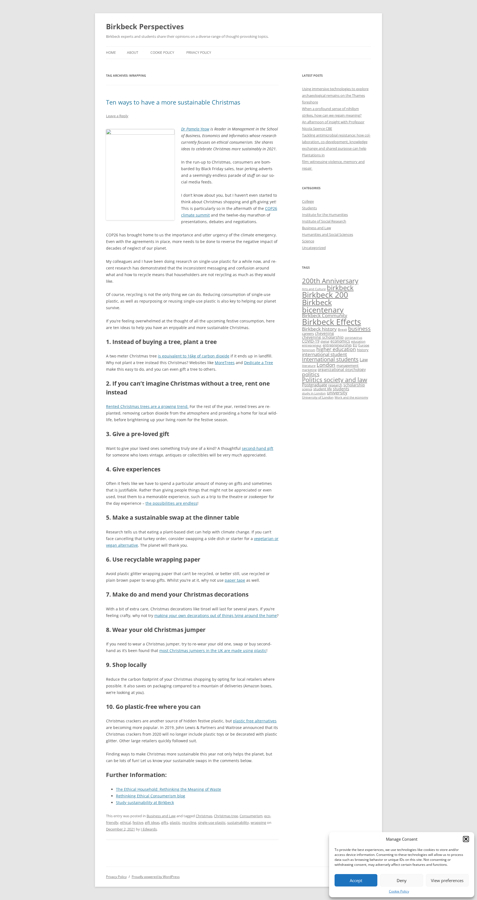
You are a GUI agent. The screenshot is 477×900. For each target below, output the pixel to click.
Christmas (204, 815)
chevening (324, 333)
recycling (189, 822)
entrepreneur (312, 345)
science (307, 389)
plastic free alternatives (255, 720)
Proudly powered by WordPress (156, 876)
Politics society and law (334, 380)
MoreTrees (225, 362)
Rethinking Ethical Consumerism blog (150, 795)
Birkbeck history (319, 329)
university (337, 393)
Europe (363, 345)
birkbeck (340, 287)
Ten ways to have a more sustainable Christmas (173, 102)
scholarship (354, 385)
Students (309, 207)
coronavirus (353, 338)
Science (308, 241)
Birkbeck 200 (325, 294)
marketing (309, 370)
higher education (336, 349)
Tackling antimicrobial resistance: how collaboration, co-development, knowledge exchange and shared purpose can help (336, 142)
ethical (125, 822)
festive (137, 822)
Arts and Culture (314, 289)
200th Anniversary (330, 280)
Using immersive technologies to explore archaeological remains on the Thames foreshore (335, 95)
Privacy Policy (198, 52)
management (347, 365)
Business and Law (161, 815)
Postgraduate (314, 385)
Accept (356, 880)
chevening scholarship (323, 337)
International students (330, 359)
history (363, 349)
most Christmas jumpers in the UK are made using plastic (212, 650)
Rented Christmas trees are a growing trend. (147, 406)
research (335, 385)
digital (324, 341)
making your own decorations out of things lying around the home (215, 615)
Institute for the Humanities (325, 214)
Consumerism (251, 815)
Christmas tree (226, 815)
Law (364, 360)
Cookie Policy (399, 891)
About (132, 52)
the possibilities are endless (171, 503)
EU (355, 345)
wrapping (258, 822)
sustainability (238, 822)
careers (308, 333)
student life (322, 388)
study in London (314, 393)
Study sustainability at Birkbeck (145, 802)
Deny (402, 880)
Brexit (342, 329)
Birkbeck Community (324, 315)
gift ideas (152, 822)
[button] (466, 839)
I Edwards (149, 829)
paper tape (235, 580)
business (359, 328)
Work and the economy (351, 397)
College (308, 201)
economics (340, 341)
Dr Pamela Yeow (195, 129)
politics (310, 374)
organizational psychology (342, 369)
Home (111, 52)
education (358, 341)
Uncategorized (314, 247)
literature (309, 366)
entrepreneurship (337, 345)
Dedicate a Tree (258, 362)
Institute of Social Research (324, 221)
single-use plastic (212, 822)
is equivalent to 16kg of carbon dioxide (193, 356)
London (326, 364)
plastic (175, 822)
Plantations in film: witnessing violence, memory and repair (333, 162)
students (341, 388)
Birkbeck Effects (331, 321)
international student (324, 354)
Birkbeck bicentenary (323, 306)
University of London (317, 397)
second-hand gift (257, 448)
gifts (164, 822)
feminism (308, 350)
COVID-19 (310, 341)
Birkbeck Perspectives (145, 26)
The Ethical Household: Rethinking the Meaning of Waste (168, 789)
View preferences (447, 880)
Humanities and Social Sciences (327, 234)
